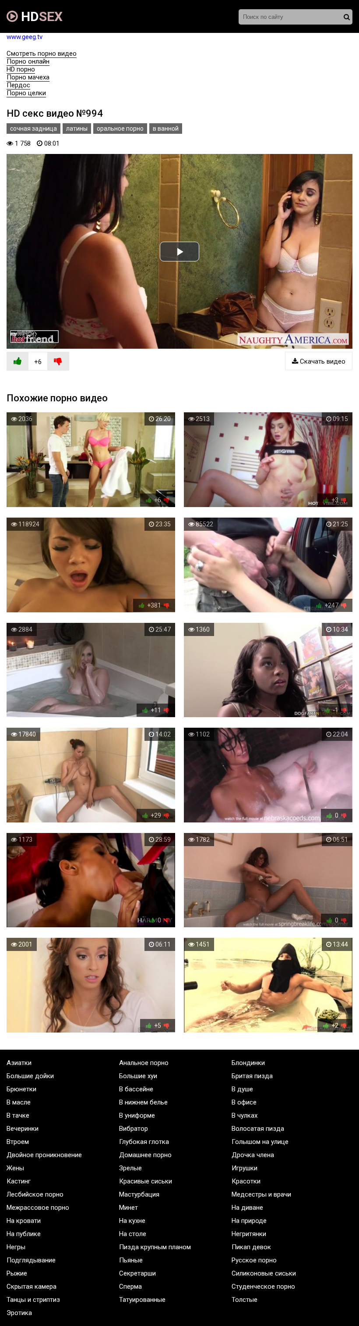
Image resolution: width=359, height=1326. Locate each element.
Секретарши (137, 1273)
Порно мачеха (28, 77)
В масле (19, 1102)
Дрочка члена (253, 1155)
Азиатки (19, 1063)
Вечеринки (23, 1129)
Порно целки (26, 93)
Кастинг (19, 1181)
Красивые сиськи (145, 1181)
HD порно (21, 69)
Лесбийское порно (35, 1194)
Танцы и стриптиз (33, 1300)
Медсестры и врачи (261, 1194)
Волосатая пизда (258, 1129)
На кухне (132, 1221)
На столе (132, 1234)
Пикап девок (251, 1247)
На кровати (24, 1221)
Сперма (130, 1286)
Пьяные (131, 1260)
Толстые (244, 1300)
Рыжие (17, 1273)
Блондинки (248, 1063)
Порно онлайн (28, 61)
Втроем (18, 1142)
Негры (16, 1247)
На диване (247, 1208)
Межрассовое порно (38, 1208)
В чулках (244, 1115)
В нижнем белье (143, 1102)
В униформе (137, 1115)
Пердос (18, 85)
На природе (249, 1221)
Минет (128, 1208)
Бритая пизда (252, 1076)
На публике (24, 1234)
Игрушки (244, 1168)
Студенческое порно (263, 1286)
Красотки (246, 1181)
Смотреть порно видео (42, 53)
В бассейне (136, 1089)
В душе (242, 1089)
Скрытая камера (31, 1286)
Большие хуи (138, 1076)
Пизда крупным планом (155, 1247)
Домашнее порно (145, 1155)
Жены (15, 1168)
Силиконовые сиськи (264, 1273)
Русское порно (254, 1260)
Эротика (19, 1313)
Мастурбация (139, 1194)
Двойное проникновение (44, 1155)
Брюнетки (21, 1089)
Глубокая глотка (144, 1142)
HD (40, 16)
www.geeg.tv (24, 37)
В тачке (18, 1115)
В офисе (244, 1102)
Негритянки (249, 1234)
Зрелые (130, 1168)
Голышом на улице (260, 1142)
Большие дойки (30, 1076)
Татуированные (142, 1300)
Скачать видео (321, 361)
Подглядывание (31, 1260)
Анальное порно (144, 1063)
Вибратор (133, 1129)
